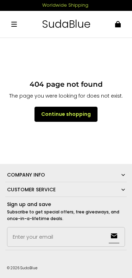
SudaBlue (28, 268)
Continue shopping (66, 114)
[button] (14, 24)
